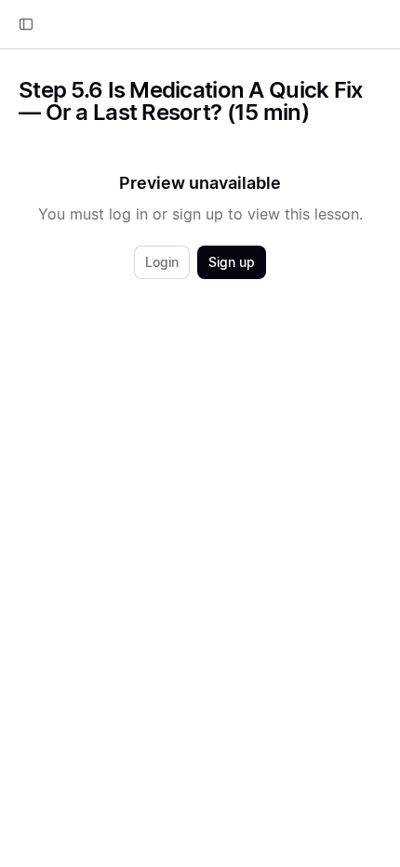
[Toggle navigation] (26, 24)
